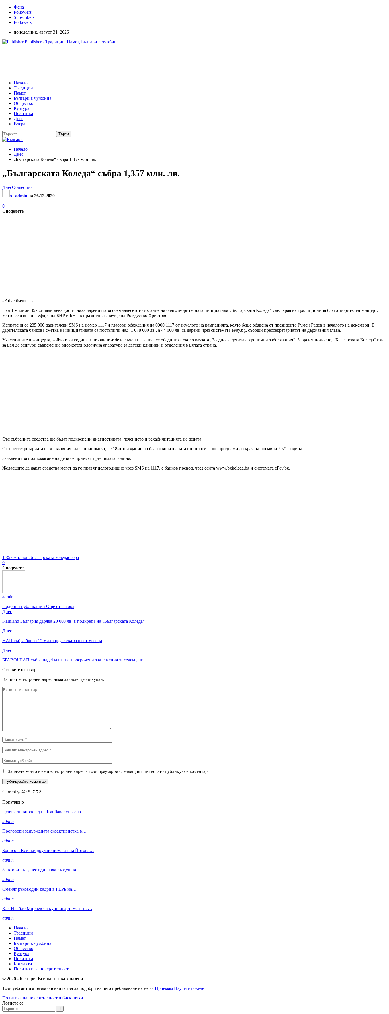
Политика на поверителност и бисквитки (42, 997)
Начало (21, 82)
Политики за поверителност (41, 968)
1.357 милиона (16, 557)
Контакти (23, 963)
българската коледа (49, 557)
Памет (20, 93)
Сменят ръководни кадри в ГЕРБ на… (39, 889)
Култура (21, 108)
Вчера (19, 123)
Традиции (23, 87)
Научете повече (189, 988)
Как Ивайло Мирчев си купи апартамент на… (47, 908)
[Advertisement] (106, 62)
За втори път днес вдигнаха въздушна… (41, 869)
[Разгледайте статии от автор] (13, 591)
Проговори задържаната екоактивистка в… (44, 831)
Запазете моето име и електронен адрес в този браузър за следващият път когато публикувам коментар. (108, 771)
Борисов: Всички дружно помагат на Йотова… (48, 850)
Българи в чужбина (32, 98)
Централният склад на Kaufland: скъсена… (43, 811)
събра (73, 557)
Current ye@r (16, 791)
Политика (23, 113)
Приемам (164, 988)
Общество (23, 103)
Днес (18, 118)
